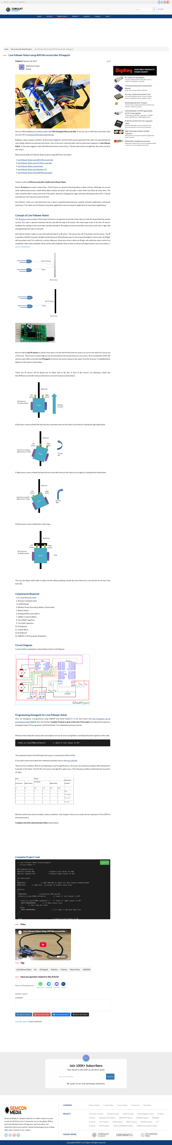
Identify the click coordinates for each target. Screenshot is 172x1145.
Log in (17, 1021)
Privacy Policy (94, 1105)
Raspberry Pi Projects (107, 1118)
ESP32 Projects (146, 1122)
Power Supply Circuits (145, 1114)
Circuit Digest (85, 1143)
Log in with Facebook (62, 1014)
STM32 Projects (142, 1118)
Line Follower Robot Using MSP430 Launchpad (35, 173)
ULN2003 (86, 969)
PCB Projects (104, 1126)
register (25, 1021)
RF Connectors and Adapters (135, 77)
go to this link (72, 761)
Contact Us (135, 1105)
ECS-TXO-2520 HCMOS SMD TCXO (138, 94)
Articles (49, 16)
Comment (19, 998)
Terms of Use (122, 1105)
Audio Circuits (128, 1114)
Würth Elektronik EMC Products (136, 103)
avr (35, 969)
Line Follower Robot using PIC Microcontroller (35, 163)
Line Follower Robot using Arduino (30, 166)
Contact (13, 2)
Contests (86, 16)
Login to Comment (24, 1014)
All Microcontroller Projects (147, 1126)
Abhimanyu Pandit (33, 66)
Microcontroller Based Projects (21, 49)
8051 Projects (131, 1122)
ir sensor (64, 969)
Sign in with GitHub (81, 1014)
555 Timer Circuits (96, 1114)
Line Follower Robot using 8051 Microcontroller (35, 160)
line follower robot (24, 969)
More (107, 16)
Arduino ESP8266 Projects (123, 1126)
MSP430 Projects (125, 1118)
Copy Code (104, 862)
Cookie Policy (108, 1105)
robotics (54, 969)
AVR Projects (117, 1122)
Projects (75, 16)
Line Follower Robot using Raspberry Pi (32, 169)
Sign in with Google (43, 1014)
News (39, 16)
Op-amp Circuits (113, 1114)
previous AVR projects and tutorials (40, 135)
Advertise (22, 2)
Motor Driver (75, 969)
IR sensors (22, 219)
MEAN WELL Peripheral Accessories (137, 141)
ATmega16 (44, 969)
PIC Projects (104, 1122)
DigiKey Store (62, 16)
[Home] (16, 9)
